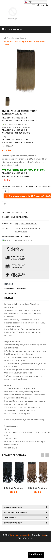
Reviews (8, 298)
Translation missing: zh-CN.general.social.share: (15, 214)
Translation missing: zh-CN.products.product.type (16, 131)
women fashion (29, 223)
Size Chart (10, 293)
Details (8, 284)
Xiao (44, 535)
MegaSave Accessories (20, 535)
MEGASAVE (8, 146)
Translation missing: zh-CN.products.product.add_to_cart (19, 486)
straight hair (21, 231)
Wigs (17, 223)
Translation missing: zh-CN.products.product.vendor (17, 141)
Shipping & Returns (15, 288)
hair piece (35, 228)
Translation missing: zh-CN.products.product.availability (20, 119)
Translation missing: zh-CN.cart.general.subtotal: (16, 175)
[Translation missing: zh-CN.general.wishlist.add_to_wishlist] (4, 203)
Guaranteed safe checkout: (16, 236)
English (30, 2)
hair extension (22, 228)
